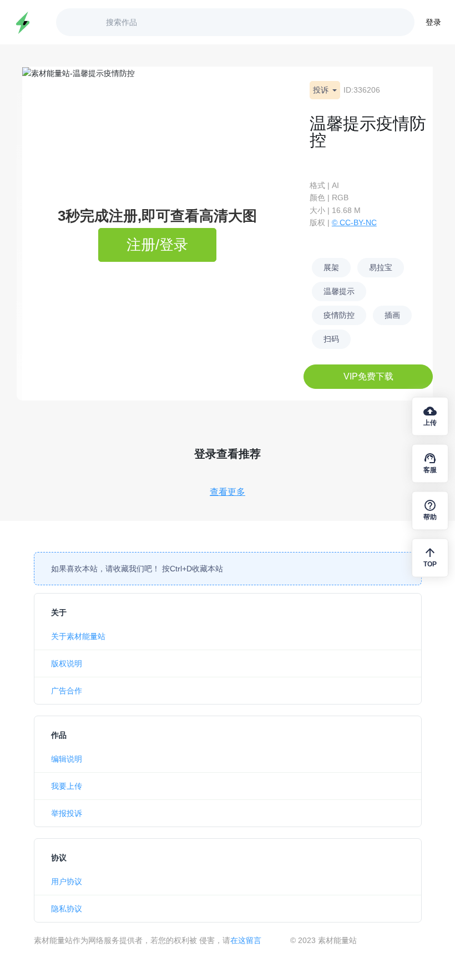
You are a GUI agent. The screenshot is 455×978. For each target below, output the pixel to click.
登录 (433, 22)
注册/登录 (157, 244)
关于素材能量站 (78, 636)
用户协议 (66, 881)
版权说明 (66, 663)
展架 (331, 267)
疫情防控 (339, 315)
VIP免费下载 (368, 376)
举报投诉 (66, 813)
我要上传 (66, 786)
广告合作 (66, 690)
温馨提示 (339, 291)
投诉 (322, 89)
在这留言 (245, 940)
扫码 (331, 339)
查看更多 (227, 491)
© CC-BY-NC (354, 222)
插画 (392, 315)
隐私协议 (66, 908)
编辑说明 (66, 758)
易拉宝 (380, 267)
